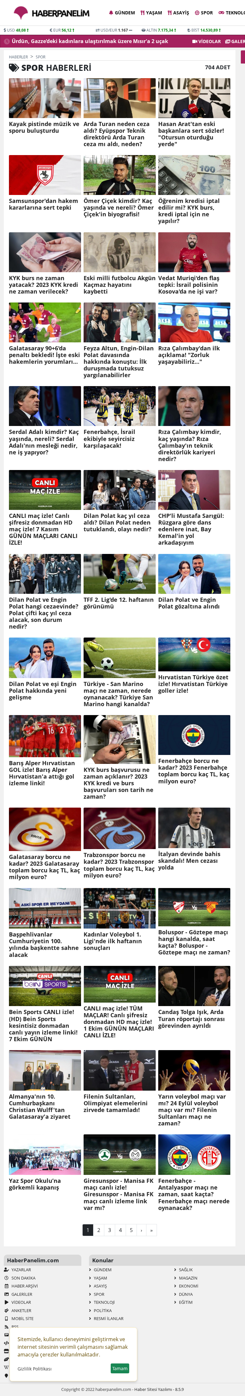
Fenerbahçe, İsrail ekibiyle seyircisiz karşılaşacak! (109, 439)
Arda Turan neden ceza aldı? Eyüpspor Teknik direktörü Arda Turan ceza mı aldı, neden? (117, 134)
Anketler (21, 1310)
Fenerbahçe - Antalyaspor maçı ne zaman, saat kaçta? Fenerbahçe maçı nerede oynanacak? (194, 1194)
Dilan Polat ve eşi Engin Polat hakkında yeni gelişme (43, 691)
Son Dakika (23, 1278)
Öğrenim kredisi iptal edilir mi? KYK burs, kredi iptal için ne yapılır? (189, 211)
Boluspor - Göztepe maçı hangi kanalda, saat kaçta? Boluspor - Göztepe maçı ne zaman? (194, 942)
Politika (102, 1310)
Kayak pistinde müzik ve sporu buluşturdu (44, 127)
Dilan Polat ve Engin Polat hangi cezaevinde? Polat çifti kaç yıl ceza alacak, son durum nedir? (43, 613)
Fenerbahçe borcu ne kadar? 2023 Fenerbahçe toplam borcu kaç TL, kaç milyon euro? (193, 771)
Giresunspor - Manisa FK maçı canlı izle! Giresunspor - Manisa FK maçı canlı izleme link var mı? (118, 1194)
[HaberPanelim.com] (52, 13)
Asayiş (181, 13)
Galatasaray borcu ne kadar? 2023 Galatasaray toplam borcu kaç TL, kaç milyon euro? (44, 867)
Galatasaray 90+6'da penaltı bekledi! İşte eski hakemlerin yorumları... (44, 355)
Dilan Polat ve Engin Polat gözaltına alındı (189, 603)
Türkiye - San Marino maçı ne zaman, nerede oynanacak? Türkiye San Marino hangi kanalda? (118, 694)
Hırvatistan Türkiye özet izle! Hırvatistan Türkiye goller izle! (193, 684)
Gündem (125, 13)
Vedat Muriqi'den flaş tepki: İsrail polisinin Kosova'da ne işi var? (188, 285)
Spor (207, 13)
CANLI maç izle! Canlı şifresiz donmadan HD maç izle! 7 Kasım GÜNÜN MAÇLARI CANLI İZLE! (43, 529)
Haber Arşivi (24, 1286)
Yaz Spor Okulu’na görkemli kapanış (35, 1184)
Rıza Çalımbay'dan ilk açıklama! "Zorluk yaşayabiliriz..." (189, 355)
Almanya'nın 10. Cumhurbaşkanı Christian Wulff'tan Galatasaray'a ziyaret (40, 1106)
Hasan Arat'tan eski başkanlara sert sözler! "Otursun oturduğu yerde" (191, 134)
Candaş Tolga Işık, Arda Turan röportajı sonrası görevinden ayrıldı (191, 1019)
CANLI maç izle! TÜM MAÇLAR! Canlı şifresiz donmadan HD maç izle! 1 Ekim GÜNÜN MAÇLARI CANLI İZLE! (119, 1022)
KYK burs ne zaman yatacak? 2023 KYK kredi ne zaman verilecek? (43, 285)
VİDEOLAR (209, 41)
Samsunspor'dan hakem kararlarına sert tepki (43, 204)
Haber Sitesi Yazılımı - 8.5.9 (159, 1389)
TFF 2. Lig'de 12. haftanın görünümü (119, 603)
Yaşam (154, 13)
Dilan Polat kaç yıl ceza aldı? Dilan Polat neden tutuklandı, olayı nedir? (118, 522)
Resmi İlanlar (108, 1318)
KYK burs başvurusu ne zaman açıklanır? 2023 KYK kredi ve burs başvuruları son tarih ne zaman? (118, 783)
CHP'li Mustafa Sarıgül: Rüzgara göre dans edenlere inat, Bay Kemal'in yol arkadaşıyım (191, 529)
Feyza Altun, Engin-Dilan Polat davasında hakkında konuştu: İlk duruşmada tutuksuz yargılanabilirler (119, 362)
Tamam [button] (120, 1368)
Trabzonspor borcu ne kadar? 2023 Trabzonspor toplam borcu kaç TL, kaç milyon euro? (119, 865)
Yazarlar (21, 1270)
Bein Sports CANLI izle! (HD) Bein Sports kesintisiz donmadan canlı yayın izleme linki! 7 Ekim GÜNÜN (43, 1025)
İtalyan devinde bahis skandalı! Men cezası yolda (189, 861)
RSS (15, 1327)
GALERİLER (21, 1294)
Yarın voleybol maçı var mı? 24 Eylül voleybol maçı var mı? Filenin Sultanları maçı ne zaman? (192, 1110)
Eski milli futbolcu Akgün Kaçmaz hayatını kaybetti (120, 285)
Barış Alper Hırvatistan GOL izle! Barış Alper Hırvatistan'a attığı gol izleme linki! (42, 773)
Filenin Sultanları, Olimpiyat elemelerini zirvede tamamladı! (116, 1103)
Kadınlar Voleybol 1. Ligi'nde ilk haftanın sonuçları (113, 941)
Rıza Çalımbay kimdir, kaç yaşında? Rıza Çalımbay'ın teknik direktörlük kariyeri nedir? (189, 445)
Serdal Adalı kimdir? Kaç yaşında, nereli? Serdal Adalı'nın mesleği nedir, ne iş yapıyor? (44, 442)
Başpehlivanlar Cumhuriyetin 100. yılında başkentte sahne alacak (44, 944)
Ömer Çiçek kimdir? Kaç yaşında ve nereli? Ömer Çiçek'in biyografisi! (119, 208)
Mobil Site (22, 1318)
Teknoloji (104, 1302)
